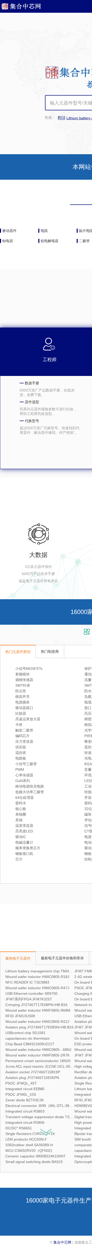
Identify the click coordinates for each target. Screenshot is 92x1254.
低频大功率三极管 (29, 792)
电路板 (20, 758)
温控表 (20, 753)
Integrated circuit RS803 (24, 1111)
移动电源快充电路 (29, 786)
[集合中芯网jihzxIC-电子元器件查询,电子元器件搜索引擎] (25, 8)
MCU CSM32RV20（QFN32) (28, 1150)
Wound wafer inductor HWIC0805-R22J (37, 1022)
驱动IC (20, 837)
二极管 (84, 241)
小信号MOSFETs (28, 669)
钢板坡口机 (24, 854)
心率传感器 (24, 775)
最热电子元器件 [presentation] (17, 958)
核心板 (20, 809)
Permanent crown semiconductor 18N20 (38, 1061)
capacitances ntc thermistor (27, 1038)
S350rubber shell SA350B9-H (29, 1145)
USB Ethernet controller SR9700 (31, 993)
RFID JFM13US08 (20, 1016)
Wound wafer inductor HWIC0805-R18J (37, 977)
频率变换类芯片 (27, 848)
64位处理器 (24, 797)
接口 (87, 708)
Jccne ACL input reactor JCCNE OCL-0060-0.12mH (46, 1066)
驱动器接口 (24, 708)
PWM (19, 769)
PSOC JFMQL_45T (21, 1083)
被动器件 (9, 231)
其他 (18, 820)
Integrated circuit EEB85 (24, 1089)
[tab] (18, 651)
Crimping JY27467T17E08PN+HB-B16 (36, 1005)
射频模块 (22, 674)
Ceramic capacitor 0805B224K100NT (35, 1156)
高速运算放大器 (27, 719)
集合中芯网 (62, 1242)
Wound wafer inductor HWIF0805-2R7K (37, 1055)
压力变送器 (24, 741)
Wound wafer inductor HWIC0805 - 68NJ (38, 1050)
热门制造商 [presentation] (50, 651)
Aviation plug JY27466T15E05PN (32, 1078)
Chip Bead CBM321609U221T (29, 1044)
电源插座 (22, 702)
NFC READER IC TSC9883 (27, 982)
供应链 (20, 747)
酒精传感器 (24, 680)
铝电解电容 (50, 241)
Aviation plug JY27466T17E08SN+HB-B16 (39, 1027)
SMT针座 (22, 685)
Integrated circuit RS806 (24, 1122)
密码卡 (20, 803)
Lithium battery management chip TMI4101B (41, 971)
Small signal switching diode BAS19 (34, 1162)
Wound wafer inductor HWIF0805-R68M (37, 1010)
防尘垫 (20, 691)
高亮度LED (24, 831)
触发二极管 (24, 730)
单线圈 (20, 814)
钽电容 (7, 241)
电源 (87, 837)
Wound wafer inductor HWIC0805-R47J (37, 988)
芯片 (18, 859)
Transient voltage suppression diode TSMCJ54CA (45, 1117)
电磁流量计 (24, 842)
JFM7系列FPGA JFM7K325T (28, 999)
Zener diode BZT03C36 (24, 1100)
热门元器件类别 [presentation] (17, 652)
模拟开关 (22, 697)
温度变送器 (24, 826)
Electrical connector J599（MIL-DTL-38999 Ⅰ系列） (46, 1106)
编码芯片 (22, 736)
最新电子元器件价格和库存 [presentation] (62, 958)
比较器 (20, 713)
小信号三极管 (26, 764)
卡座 (18, 725)
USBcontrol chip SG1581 (25, 1033)
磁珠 (87, 814)
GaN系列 (22, 781)
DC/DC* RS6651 (18, 1128)
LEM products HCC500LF (26, 1139)
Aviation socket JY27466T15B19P (32, 1072)
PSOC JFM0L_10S (20, 1094)
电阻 (44, 231)
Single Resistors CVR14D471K (30, 1134)
